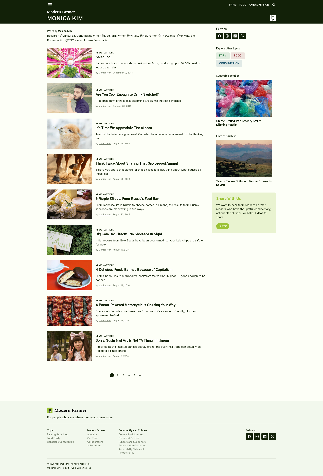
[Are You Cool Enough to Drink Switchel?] (69, 98)
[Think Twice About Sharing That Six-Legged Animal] (69, 169)
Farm (233, 4)
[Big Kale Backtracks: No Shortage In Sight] (69, 240)
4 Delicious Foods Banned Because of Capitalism (134, 270)
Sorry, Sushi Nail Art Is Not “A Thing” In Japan (132, 340)
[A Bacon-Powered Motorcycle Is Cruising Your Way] (69, 311)
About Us (92, 434)
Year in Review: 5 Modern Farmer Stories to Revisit (244, 183)
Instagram (227, 36)
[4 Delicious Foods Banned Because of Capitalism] (69, 275)
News (99, 52)
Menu (49, 4)
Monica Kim (105, 72)
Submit (223, 226)
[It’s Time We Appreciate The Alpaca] (69, 134)
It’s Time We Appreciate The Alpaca (124, 128)
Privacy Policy (126, 452)
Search (274, 5)
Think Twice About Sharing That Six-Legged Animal (137, 163)
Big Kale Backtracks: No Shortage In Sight (129, 234)
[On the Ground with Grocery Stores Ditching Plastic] (244, 98)
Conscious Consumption (60, 441)
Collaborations (95, 441)
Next (141, 375)
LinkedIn (235, 36)
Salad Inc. (103, 57)
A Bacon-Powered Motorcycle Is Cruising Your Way (136, 305)
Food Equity (53, 438)
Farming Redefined (57, 434)
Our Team (92, 438)
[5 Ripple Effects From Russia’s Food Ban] (69, 204)
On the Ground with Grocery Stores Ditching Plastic (238, 123)
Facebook (219, 36)
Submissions (94, 445)
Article (109, 52)
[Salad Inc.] (69, 63)
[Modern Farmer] (65, 11)
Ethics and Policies (129, 438)
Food (243, 4)
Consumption (259, 4)
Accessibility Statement (131, 449)
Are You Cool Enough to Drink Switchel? (127, 94)
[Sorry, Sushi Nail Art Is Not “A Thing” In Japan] (69, 346)
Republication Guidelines (132, 445)
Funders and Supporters (132, 441)
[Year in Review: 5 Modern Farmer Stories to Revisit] (244, 158)
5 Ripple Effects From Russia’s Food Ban (127, 199)
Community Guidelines (131, 434)
